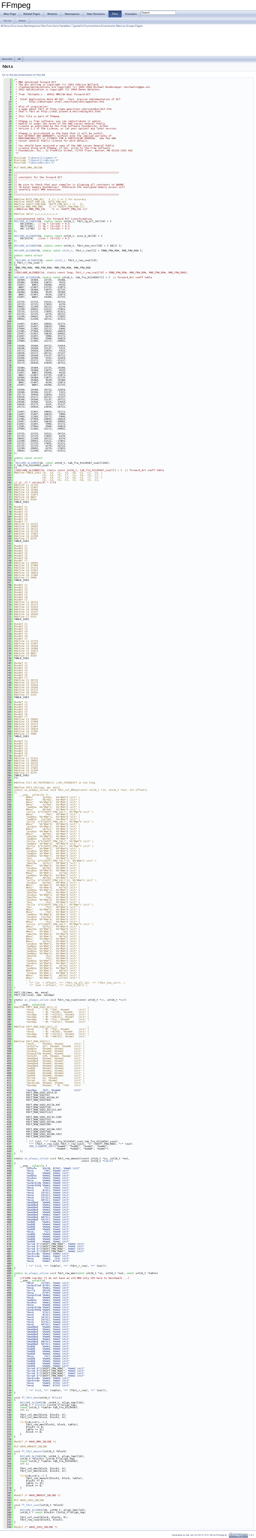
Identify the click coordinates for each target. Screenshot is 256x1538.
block (57, 1397)
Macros (120, 25)
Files (43, 25)
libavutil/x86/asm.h (43, 160)
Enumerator (108, 25)
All (2, 25)
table (108, 1161)
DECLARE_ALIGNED (25, 221)
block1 (39, 1405)
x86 (19, 59)
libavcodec (7, 59)
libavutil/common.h (42, 157)
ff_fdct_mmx (30, 1397)
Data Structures (14, 25)
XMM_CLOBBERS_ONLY (42, 1146)
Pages (139, 25)
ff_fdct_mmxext (32, 1451)
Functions (53, 25)
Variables (65, 25)
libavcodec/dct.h (41, 162)
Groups (130, 25)
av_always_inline (37, 999)
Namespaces (32, 25)
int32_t (67, 250)
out (123, 999)
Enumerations (92, 25)
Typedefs (77, 25)
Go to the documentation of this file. (24, 74)
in (102, 999)
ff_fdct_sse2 (31, 1505)
